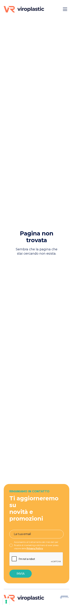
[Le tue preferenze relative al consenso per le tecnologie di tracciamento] (6, 601)
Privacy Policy (35, 548)
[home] (24, 9)
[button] (65, 9)
